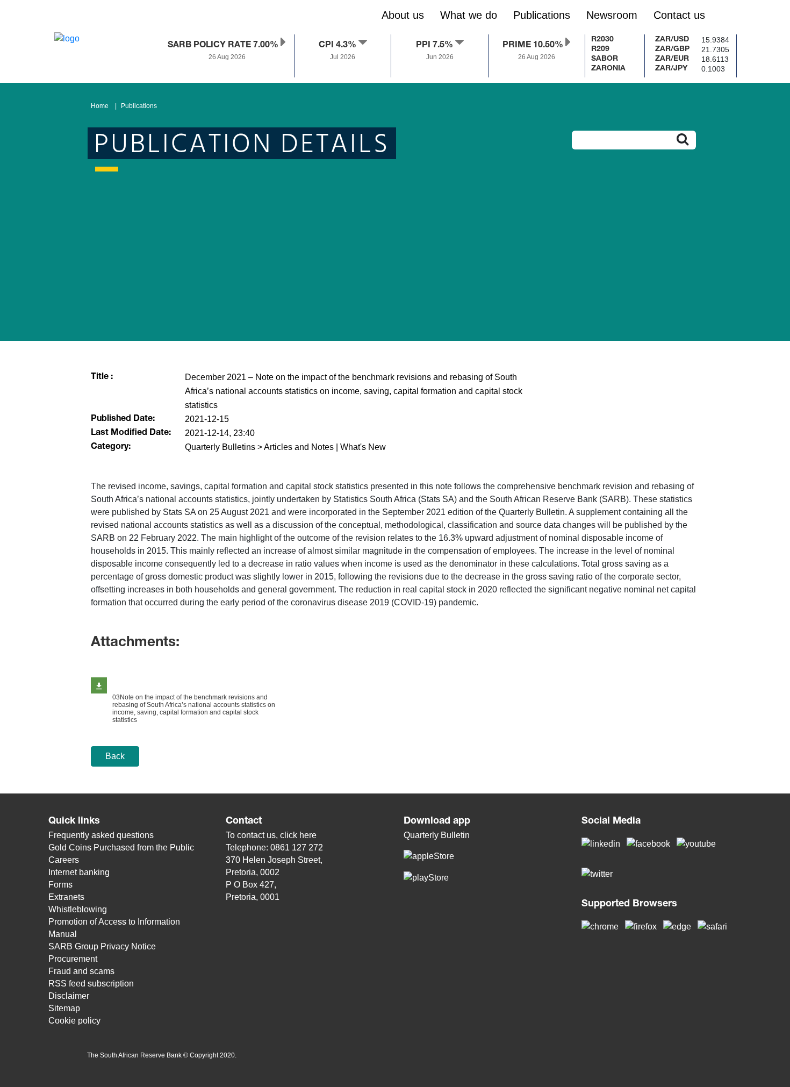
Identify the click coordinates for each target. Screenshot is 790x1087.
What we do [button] (468, 15)
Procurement (72, 958)
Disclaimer (68, 995)
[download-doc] (99, 685)
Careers (63, 859)
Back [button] (115, 756)
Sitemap (64, 1008)
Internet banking (79, 872)
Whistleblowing (77, 909)
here (308, 835)
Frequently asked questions (101, 835)
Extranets (66, 897)
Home (100, 106)
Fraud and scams (81, 971)
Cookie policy (74, 1020)
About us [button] (403, 15)
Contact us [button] (679, 15)
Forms (60, 884)
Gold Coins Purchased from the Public (121, 847)
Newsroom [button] (611, 15)
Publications (139, 106)
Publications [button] (541, 15)
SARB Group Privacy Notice (102, 946)
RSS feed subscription (91, 983)
